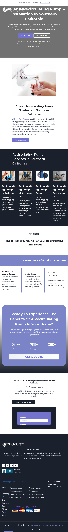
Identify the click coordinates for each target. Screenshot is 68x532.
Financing (4, 494)
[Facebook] (28, 529)
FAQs (4, 497)
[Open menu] (64, 9)
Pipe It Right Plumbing (21, 119)
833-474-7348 (45, 3)
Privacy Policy (4, 510)
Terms (4, 515)
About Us (4, 489)
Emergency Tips (4, 504)
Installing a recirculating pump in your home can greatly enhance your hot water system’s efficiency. (8, 203)
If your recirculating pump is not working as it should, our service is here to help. (42, 204)
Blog (3, 500)
